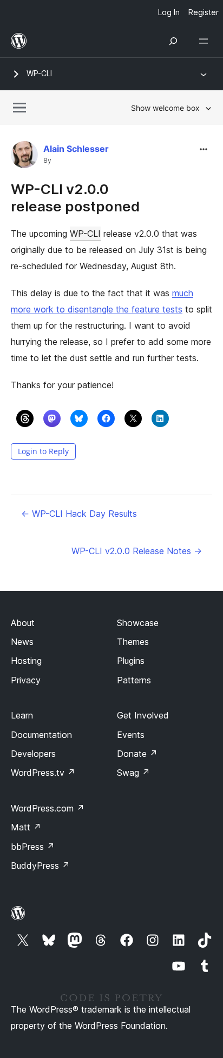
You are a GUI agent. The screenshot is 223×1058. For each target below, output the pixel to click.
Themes (133, 641)
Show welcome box (165, 107)
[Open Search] (173, 41)
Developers (33, 753)
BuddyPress (40, 865)
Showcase (138, 622)
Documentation (41, 734)
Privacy (26, 680)
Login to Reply (43, 451)
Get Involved (143, 715)
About (23, 622)
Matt (26, 827)
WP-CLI (39, 73)
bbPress (33, 846)
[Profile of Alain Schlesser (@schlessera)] (24, 157)
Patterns (134, 680)
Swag (133, 772)
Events (131, 734)
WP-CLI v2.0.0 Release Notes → (136, 550)
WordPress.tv (43, 772)
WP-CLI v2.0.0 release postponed (75, 197)
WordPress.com (47, 808)
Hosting (26, 660)
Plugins (131, 660)
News (22, 641)
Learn (22, 715)
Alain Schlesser (76, 148)
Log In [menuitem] (169, 12)
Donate (137, 753)
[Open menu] (205, 41)
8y (47, 160)
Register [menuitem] (203, 12)
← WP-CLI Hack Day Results (79, 513)
